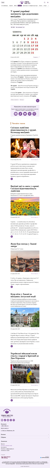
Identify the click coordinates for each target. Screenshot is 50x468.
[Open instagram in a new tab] (29, 114)
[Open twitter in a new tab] (34, 114)
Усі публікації (4, 5)
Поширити (35, 57)
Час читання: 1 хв (20, 27)
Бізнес (19, 5)
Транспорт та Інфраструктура (30, 5)
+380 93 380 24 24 (4, 426)
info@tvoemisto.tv (5, 428)
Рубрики (3, 437)
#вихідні (22, 99)
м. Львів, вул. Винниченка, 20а (7, 430)
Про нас (3, 444)
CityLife (11, 5)
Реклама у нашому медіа (6, 445)
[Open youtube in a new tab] (25, 114)
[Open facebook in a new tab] (16, 114)
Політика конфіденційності (7, 449)
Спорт (45, 5)
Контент (3, 434)
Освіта (40, 5)
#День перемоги (14, 99)
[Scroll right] (48, 5)
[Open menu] (48, 2)
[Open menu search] (44, 2)
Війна (15, 5)
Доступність (4, 447)
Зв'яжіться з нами (5, 450)
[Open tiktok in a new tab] (20, 114)
